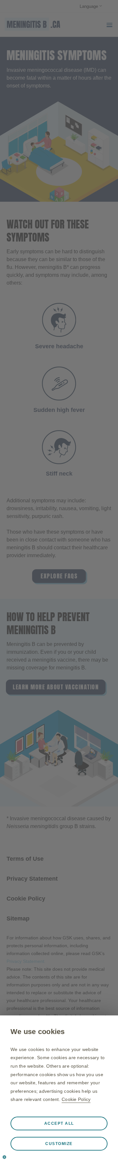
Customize (59, 1143)
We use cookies (37, 1032)
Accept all (59, 1123)
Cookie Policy (76, 1099)
